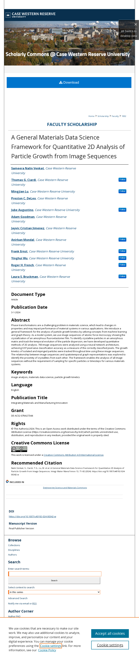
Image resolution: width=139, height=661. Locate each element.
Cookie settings (50, 646)
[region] (69, 639)
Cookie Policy (47, 650)
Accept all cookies (110, 633)
